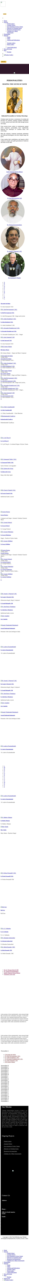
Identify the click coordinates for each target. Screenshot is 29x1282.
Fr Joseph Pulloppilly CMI (7, 603)
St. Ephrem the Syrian (6, 471)
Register (9, 52)
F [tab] (4, 289)
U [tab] (4, 779)
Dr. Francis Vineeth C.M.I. (6, 493)
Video (8, 38)
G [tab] (4, 291)
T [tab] (4, 778)
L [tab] (4, 298)
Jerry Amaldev (4, 619)
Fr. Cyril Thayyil (4, 441)
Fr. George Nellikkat (5, 544)
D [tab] (4, 286)
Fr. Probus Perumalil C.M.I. (7, 876)
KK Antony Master (5, 349)
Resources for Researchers (14, 29)
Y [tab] (4, 785)
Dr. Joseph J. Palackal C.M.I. (14, 251)
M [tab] (4, 767)
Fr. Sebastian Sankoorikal (6, 941)
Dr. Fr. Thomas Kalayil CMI (11, 970)
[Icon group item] (3, 1220)
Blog (5, 50)
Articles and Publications (13, 40)
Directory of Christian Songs (14, 28)
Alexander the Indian (5, 303)
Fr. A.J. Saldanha (4, 931)
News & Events (8, 49)
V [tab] (4, 781)
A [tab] (4, 282)
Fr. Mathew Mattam (5, 820)
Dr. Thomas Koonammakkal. (14, 225)
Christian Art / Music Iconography (12, 31)
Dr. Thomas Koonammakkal (11, 971)
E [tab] (4, 288)
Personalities (7, 34)
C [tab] (4, 285)
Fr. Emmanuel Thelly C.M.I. (7, 462)
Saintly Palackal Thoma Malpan (14, 172)
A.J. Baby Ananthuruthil (6, 410)
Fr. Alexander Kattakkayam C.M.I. (8, 331)
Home (5, 20)
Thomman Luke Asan (9, 974)
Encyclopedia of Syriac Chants (15, 26)
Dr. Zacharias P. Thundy (14, 278)
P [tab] (4, 772)
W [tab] (4, 782)
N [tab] (4, 769)
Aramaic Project (11, 25)
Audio (8, 37)
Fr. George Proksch (5, 525)
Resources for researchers (10, 1151)
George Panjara (4, 515)
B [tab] (4, 283)
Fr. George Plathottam (6, 535)
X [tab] (4, 784)
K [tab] (4, 297)
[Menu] (14, 15)
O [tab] (4, 770)
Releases (6, 35)
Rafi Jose (3, 910)
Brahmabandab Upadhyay (7, 419)
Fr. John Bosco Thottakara (7, 609)
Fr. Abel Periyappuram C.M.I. (7, 312)
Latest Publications (12, 47)
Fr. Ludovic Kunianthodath (7, 650)
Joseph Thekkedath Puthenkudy (8, 628)
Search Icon (7, 1278)
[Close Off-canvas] (14, 1247)
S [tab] (4, 776)
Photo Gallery (10, 44)
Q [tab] (4, 773)
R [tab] (4, 775)
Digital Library (11, 23)
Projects (6, 22)
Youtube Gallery (11, 43)
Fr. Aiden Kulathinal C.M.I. (7, 322)
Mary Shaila (3, 830)
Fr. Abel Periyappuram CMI (14, 198)
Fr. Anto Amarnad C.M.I (6, 340)
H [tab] (4, 292)
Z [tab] (4, 787)
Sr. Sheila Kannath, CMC (6, 950)
